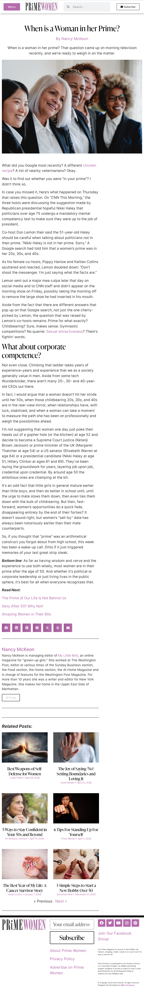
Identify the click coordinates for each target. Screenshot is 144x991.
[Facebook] (101, 923)
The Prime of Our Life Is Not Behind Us (34, 598)
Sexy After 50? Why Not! (22, 606)
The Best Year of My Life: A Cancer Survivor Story (24, 887)
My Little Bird (68, 655)
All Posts (11, 697)
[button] (6, 628)
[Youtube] (118, 923)
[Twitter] (110, 923)
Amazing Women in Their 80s (26, 614)
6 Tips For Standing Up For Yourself (76, 832)
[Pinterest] (135, 923)
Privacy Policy (62, 959)
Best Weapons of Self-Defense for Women (24, 771)
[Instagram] (127, 923)
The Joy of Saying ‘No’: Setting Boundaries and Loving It (76, 774)
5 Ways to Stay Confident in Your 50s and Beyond (24, 832)
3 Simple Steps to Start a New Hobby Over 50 (76, 887)
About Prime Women (68, 950)
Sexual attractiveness (64, 331)
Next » (61, 901)
